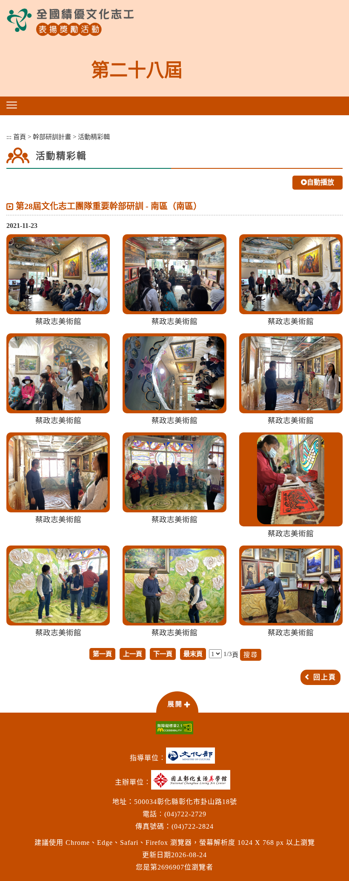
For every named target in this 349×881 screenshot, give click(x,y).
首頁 (19, 136)
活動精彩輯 (94, 136)
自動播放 (320, 182)
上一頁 (132, 653)
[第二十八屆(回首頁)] (70, 22)
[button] (11, 105)
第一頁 (102, 653)
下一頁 (162, 653)
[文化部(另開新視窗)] (192, 758)
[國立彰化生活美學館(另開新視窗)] (193, 783)
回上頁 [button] (324, 677)
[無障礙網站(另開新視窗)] (174, 727)
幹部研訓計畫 (52, 136)
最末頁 (193, 653)
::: (8, 136)
